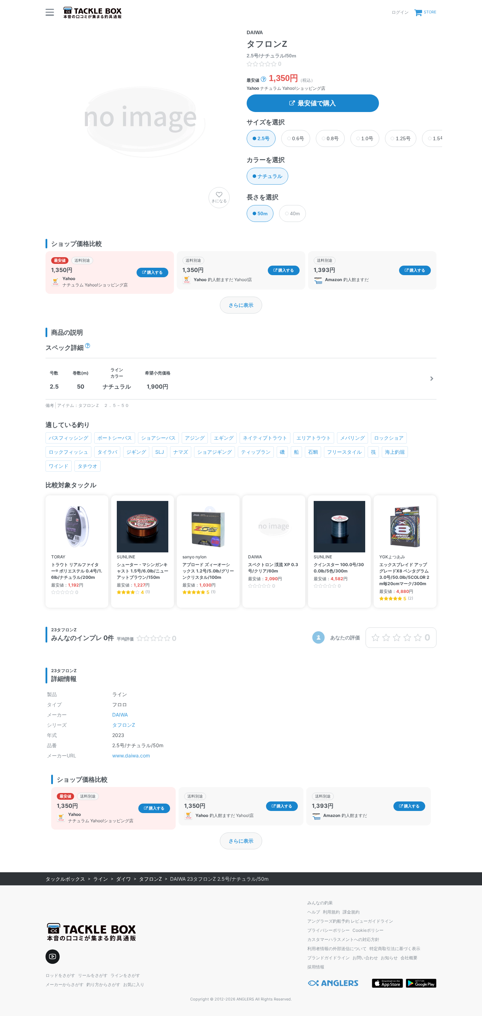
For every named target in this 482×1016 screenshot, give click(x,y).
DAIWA (120, 715)
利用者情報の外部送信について (337, 948)
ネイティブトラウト (265, 438)
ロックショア (389, 438)
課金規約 (351, 912)
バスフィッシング (68, 438)
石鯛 (313, 452)
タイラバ (107, 452)
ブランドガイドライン (328, 957)
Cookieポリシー (368, 930)
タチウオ (87, 466)
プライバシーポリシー (328, 930)
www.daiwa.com (131, 755)
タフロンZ (123, 725)
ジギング (136, 452)
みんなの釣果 (320, 902)
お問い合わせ (365, 957)
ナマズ (180, 452)
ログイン (400, 12)
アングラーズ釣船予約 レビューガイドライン (350, 921)
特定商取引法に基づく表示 (394, 948)
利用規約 (331, 912)
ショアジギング (214, 452)
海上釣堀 (395, 452)
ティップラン (256, 452)
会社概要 (408, 957)
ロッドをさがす (60, 975)
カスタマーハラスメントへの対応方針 (343, 939)
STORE (430, 12)
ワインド (58, 466)
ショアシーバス (158, 438)
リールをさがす (93, 975)
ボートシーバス (114, 438)
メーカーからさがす (65, 984)
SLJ (159, 452)
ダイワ (123, 879)
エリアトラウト (313, 438)
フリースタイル (344, 452)
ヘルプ (313, 912)
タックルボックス (65, 879)
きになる (219, 201)
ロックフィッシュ (68, 452)
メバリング (352, 438)
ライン (100, 879)
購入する (154, 272)
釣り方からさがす (103, 984)
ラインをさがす (125, 975)
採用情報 (315, 966)
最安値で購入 (317, 103)
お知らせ (389, 957)
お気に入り (133, 984)
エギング (224, 438)
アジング (195, 438)
